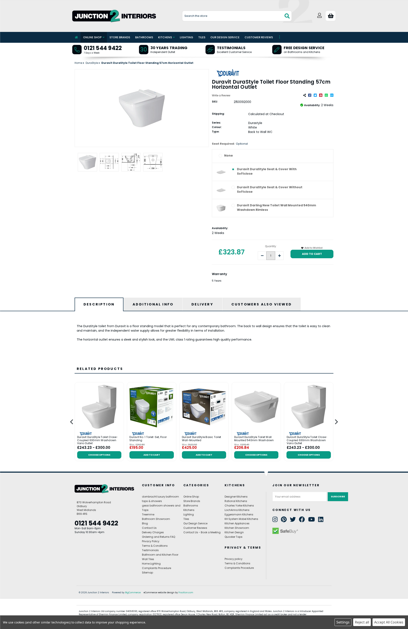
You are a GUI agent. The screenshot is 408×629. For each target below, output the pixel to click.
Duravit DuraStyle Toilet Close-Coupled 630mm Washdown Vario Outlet (97, 440)
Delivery (202, 304)
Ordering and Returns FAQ (158, 537)
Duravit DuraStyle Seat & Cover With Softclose (267, 171)
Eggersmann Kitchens (239, 514)
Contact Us (149, 528)
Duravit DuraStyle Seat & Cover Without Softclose (269, 189)
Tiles (201, 37)
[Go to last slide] (72, 421)
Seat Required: (230, 144)
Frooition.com (185, 592)
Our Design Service (224, 37)
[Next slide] (336, 421)
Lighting (186, 37)
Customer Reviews (259, 37)
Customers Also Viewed (261, 304)
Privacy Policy (150, 541)
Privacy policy (233, 559)
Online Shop (92, 37)
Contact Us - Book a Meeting (202, 532)
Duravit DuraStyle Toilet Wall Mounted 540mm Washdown (254, 439)
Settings (343, 622)
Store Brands (119, 37)
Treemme (148, 514)
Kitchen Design (234, 532)
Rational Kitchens (236, 501)
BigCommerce (133, 592)
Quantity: (271, 246)
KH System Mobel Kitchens (241, 519)
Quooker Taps (233, 537)
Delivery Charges (153, 532)
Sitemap (147, 572)
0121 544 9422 (103, 48)
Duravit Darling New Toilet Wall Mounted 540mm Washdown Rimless (276, 207)
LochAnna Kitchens (237, 510)
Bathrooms (144, 37)
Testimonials (231, 47)
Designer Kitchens (236, 496)
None (228, 155)
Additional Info (153, 304)
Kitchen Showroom (237, 528)
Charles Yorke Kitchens (239, 505)
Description (99, 304)
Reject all (362, 622)
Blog (145, 523)
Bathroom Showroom (156, 519)
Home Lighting (151, 563)
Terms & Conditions (155, 546)
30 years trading (169, 47)
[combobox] (237, 16)
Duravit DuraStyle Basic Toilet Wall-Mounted (201, 439)
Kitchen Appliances (237, 523)
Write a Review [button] (221, 95)
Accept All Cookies (388, 622)
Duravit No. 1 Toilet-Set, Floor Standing (148, 439)
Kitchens (165, 37)
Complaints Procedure (156, 568)
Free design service (304, 47)
